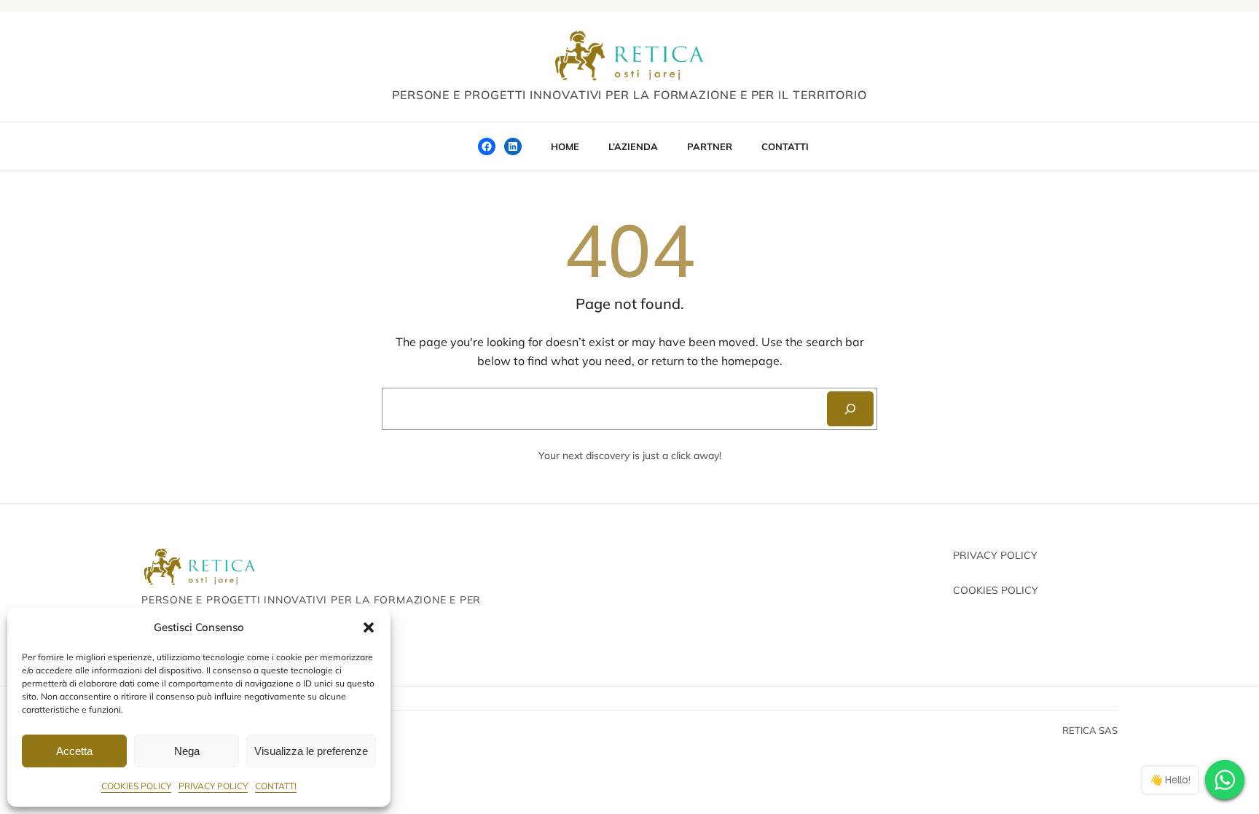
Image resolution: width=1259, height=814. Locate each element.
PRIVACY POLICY (213, 785)
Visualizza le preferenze (311, 751)
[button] (368, 627)
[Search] (850, 408)
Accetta (74, 751)
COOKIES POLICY (136, 785)
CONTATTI (276, 785)
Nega (187, 751)
